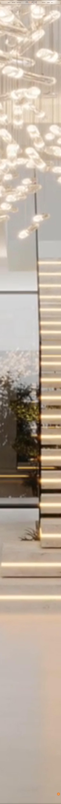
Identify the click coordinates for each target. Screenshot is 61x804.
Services (13, 2)
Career (48, 2)
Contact (44, 2)
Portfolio (19, 2)
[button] (52, 2)
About (9, 2)
